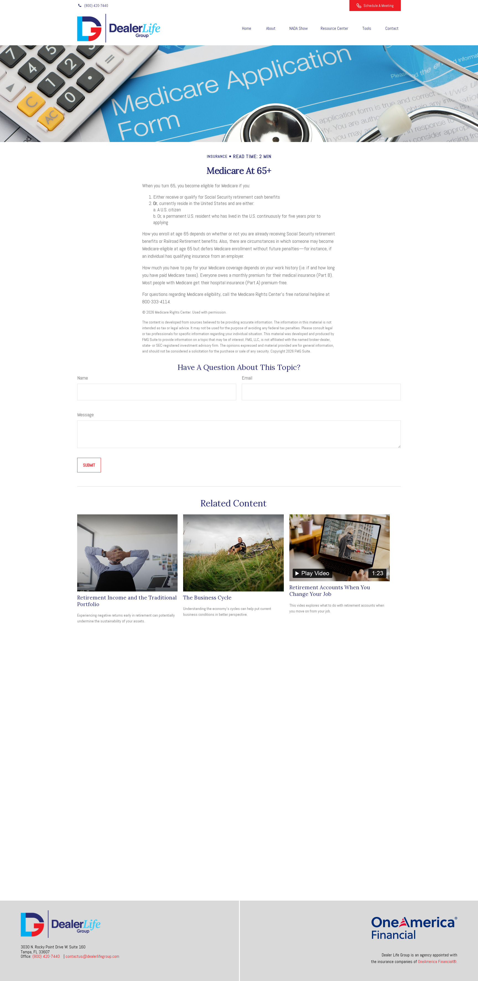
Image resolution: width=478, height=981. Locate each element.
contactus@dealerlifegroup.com (92, 956)
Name (82, 378)
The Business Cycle (207, 597)
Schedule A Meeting (378, 5)
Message (85, 414)
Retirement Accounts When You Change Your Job (329, 590)
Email (247, 378)
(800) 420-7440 (96, 5)
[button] (246, 28)
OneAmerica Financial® (437, 961)
